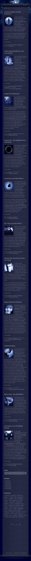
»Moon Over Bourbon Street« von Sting (14, 259)
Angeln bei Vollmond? (11, 94)
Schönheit (6, 513)
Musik (16, 296)
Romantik (18, 511)
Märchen (20, 507)
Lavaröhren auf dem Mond (13, 178)
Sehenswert (14, 44)
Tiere (17, 389)
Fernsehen (10, 498)
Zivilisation (21, 516)
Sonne (11, 513)
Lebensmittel (11, 505)
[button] (5, 8)
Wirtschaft (7, 516)
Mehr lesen (8, 42)
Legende (18, 505)
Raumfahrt (16, 218)
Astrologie (13, 495)
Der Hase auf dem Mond (12, 223)
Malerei (15, 507)
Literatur (13, 296)
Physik (15, 510)
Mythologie (16, 253)
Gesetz (20, 500)
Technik (6, 515)
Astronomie (11, 173)
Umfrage (19, 339)
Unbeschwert (20, 44)
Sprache (15, 173)
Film (10, 46)
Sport (16, 135)
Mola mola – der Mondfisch (13, 394)
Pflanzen (10, 510)
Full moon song (9, 445)
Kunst (12, 46)
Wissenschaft (7, 340)
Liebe (22, 505)
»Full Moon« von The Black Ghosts (13, 427)
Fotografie (20, 498)
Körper (11, 503)
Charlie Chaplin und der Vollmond (12, 13)
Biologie (10, 135)
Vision (25, 515)
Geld (10, 500)
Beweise (10, 389)
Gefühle (6, 500)
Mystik (14, 508)
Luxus (11, 507)
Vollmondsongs (17, 432)
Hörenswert (9, 295)
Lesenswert (9, 44)
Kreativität (16, 503)
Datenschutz (9, 553)
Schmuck (23, 511)
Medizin (6, 508)
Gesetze (6, 502)
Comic (5, 498)
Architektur (7, 495)
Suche (6, 470)
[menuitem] (7, 8)
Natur (14, 135)
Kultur (17, 88)
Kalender (6, 503)
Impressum (16, 553)
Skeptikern (15, 319)
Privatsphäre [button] (24, 553)
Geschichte (13, 88)
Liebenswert (14, 86)
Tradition (15, 515)
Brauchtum (20, 497)
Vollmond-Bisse (9, 346)
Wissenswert (8, 488)
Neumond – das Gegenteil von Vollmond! (14, 141)
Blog (15, 497)
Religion (12, 511)
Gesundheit (15, 339)
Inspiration (18, 502)
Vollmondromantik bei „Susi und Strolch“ (14, 52)
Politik (19, 510)
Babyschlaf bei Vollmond (13, 302)
